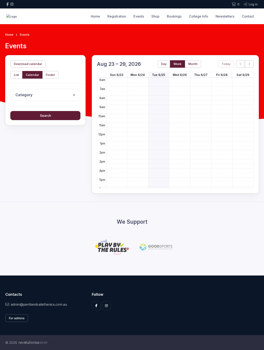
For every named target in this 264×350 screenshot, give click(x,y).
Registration (116, 16)
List (16, 75)
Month (193, 64)
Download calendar (28, 64)
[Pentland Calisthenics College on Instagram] (11, 4)
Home (95, 16)
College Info (198, 16)
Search (45, 116)
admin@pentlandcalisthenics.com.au (39, 304)
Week (177, 64)
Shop (155, 16)
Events (138, 16)
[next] (249, 64)
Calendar (32, 75)
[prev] (240, 64)
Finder (50, 75)
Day (164, 64)
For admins (17, 318)
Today (226, 64)
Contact (248, 16)
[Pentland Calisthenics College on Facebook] (7, 4)
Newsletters (225, 16)
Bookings (174, 16)
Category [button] (24, 95)
